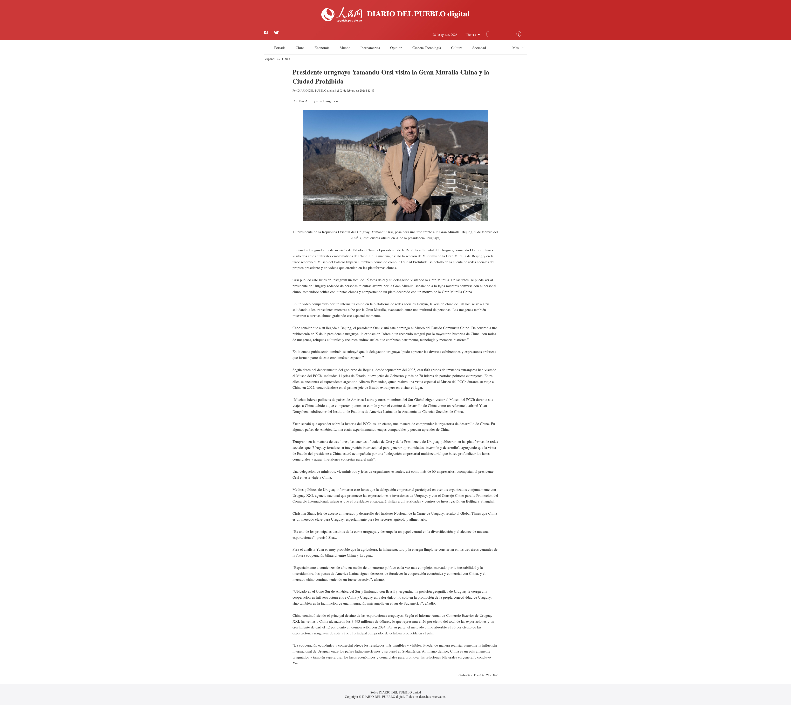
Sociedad (479, 47)
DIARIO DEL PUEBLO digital (316, 90)
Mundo (345, 47)
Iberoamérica (370, 47)
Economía (322, 47)
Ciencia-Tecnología (426, 47)
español (270, 59)
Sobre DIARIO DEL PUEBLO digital (395, 692)
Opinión (396, 47)
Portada (280, 47)
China (300, 47)
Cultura (456, 47)
